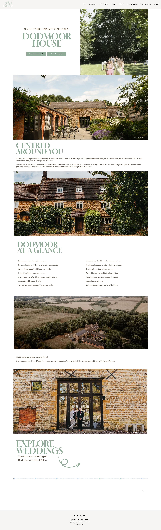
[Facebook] (84, 516)
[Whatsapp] (75, 516)
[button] (145, 73)
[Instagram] (81, 516)
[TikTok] (78, 516)
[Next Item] (143, 491)
